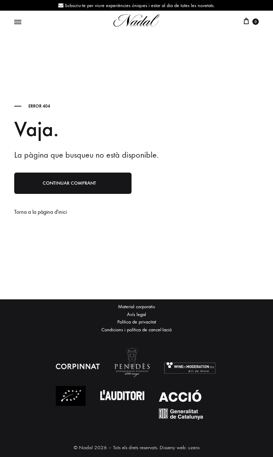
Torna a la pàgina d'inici (40, 211)
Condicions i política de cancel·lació (136, 330)
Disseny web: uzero (180, 447)
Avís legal (136, 314)
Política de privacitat (136, 322)
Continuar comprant (69, 183)
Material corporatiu (136, 307)
